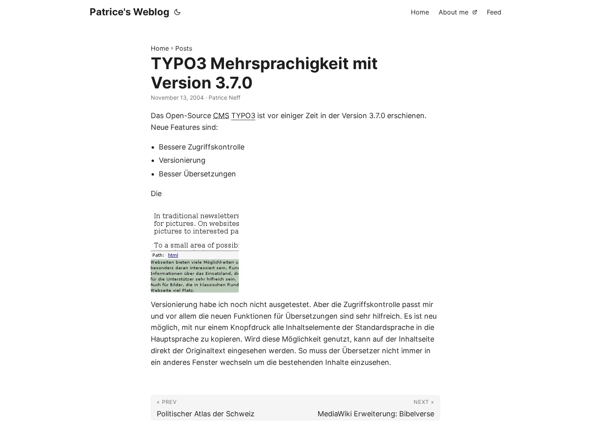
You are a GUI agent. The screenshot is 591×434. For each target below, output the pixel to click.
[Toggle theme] (177, 12)
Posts (183, 48)
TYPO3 (243, 115)
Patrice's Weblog (129, 12)
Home (160, 48)
